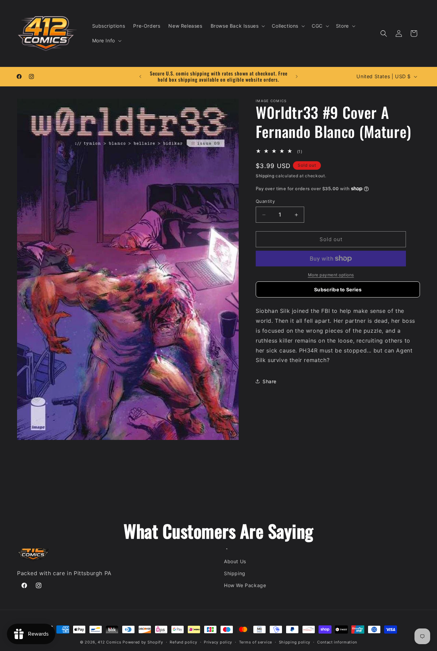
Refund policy (183, 642)
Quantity (265, 201)
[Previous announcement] (140, 76)
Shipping (265, 175)
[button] (237, 26)
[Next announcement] (296, 76)
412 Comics (109, 642)
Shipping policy (295, 642)
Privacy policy (218, 642)
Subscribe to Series (338, 289)
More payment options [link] (331, 274)
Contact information (337, 642)
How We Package (245, 585)
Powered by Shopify (143, 642)
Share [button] (270, 381)
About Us (235, 561)
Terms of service (255, 642)
